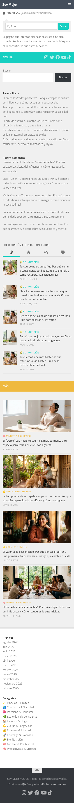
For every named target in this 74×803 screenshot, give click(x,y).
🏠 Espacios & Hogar (15, 721)
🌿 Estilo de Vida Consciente (20, 716)
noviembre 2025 (12, 683)
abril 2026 (9, 660)
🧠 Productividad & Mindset (19, 748)
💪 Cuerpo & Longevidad (17, 491)
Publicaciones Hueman (54, 784)
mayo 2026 (10, 656)
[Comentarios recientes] (45, 253)
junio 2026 (9, 651)
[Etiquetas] (62, 253)
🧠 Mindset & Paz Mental (17, 436)
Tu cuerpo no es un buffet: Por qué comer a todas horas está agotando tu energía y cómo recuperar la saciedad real (35, 111)
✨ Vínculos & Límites (15, 547)
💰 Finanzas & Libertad (17, 730)
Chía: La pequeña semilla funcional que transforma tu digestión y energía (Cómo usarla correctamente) (44, 295)
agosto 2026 (10, 642)
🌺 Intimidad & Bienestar (18, 712)
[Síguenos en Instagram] (46, 57)
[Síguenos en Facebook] (58, 57)
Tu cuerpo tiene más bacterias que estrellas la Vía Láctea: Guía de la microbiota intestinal (40, 361)
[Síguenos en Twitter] (52, 57)
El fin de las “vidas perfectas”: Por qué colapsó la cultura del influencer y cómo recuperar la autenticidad (34, 166)
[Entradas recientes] (11, 253)
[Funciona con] (23, 784)
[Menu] (69, 4)
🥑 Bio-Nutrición (29, 262)
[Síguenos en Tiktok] (69, 57)
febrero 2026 (10, 670)
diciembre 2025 (12, 679)
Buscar (7, 70)
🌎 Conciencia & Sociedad (18, 707)
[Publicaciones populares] (28, 253)
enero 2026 (10, 674)
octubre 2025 (11, 688)
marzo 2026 (10, 665)
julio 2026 (9, 647)
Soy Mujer (9, 4)
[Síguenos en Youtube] (63, 57)
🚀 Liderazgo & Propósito (18, 735)
